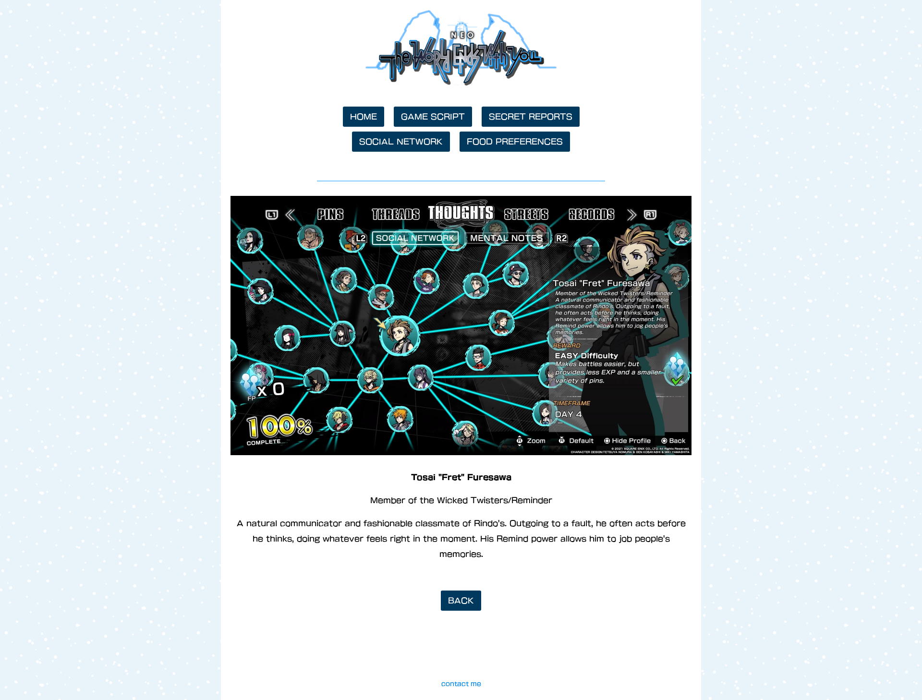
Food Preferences (515, 141)
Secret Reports (530, 117)
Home (363, 117)
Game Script (433, 117)
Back (461, 600)
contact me (461, 684)
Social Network (401, 141)
